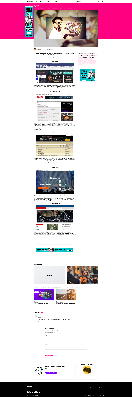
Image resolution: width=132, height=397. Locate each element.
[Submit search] (98, 1)
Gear (37, 1)
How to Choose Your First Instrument (74, 287)
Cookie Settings (102, 395)
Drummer (80, 55)
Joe (37, 48)
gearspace (91, 59)
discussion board (91, 53)
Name (46, 344)
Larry (34, 301)
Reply (39, 321)
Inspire (47, 1)
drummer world (86, 55)
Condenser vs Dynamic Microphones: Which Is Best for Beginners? (47, 287)
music (80, 62)
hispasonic (90, 60)
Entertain (42, 1)
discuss (85, 53)
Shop (56, 1)
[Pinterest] (37, 392)
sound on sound (92, 62)
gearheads (80, 59)
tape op (80, 64)
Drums (80, 57)
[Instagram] (28, 392)
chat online (81, 53)
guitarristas (81, 60)
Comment (47, 335)
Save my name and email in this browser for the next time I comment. (58, 353)
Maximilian (35, 285)
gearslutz (85, 59)
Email (46, 348)
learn (95, 60)
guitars (85, 60)
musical (83, 62)
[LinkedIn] (39, 392)
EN (103, 2)
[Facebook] (35, 392)
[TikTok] (32, 392)
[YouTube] (30, 392)
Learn (51, 1)
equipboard (85, 57)
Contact (89, 395)
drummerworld (93, 55)
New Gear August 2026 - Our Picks (41, 303)
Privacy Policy (94, 395)
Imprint (84, 395)
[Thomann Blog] (30, 1)
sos (87, 62)
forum (89, 57)
